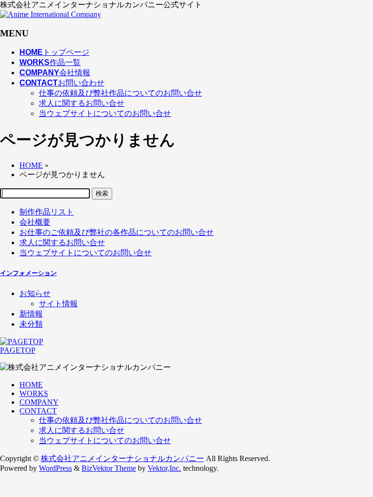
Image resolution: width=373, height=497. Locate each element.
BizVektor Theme (109, 468)
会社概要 (35, 222)
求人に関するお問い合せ (81, 103)
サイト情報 (58, 303)
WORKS (33, 393)
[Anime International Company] (50, 14)
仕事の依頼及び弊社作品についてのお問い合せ (120, 93)
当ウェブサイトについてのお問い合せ (105, 113)
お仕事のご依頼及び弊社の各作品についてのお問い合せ (116, 232)
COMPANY (39, 402)
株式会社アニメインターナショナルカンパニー (122, 458)
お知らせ (35, 293)
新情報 (31, 314)
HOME (31, 385)
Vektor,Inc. (164, 468)
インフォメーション (28, 273)
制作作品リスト (46, 212)
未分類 (31, 324)
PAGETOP (17, 350)
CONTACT (38, 411)
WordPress (55, 468)
